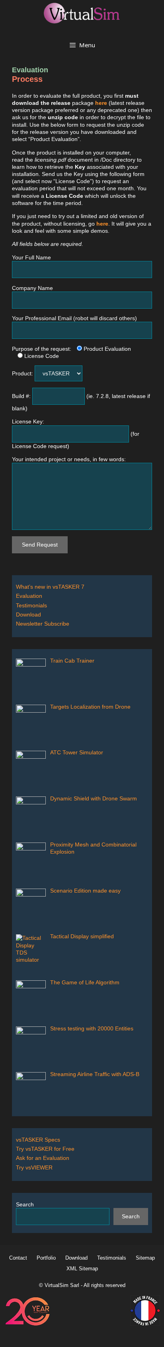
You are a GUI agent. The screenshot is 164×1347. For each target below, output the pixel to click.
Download (28, 614)
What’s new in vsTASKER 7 (50, 587)
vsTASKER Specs (38, 1139)
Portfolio (46, 1258)
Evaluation (29, 596)
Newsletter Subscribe (42, 623)
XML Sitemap (82, 1269)
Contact (18, 1258)
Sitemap (145, 1258)
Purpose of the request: (41, 349)
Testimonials (31, 605)
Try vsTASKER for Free (45, 1149)
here (101, 103)
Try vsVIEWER (34, 1167)
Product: (23, 373)
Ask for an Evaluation (42, 1158)
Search (25, 1204)
